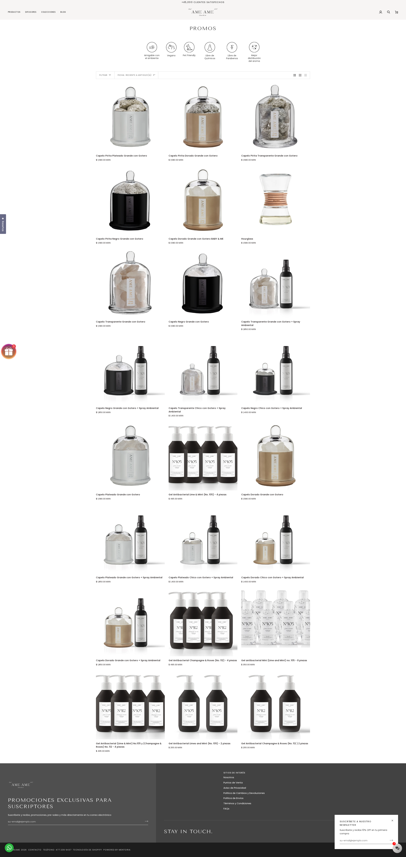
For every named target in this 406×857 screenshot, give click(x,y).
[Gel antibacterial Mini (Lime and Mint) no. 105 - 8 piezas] (275, 621)
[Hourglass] (275, 200)
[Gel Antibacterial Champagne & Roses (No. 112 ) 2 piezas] (275, 705)
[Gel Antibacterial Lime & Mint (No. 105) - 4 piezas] (203, 456)
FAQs (226, 808)
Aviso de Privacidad (234, 787)
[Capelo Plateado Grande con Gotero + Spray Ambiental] (130, 539)
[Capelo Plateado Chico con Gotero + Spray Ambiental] (203, 539)
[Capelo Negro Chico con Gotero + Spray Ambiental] (275, 369)
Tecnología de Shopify (87, 849)
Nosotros (228, 777)
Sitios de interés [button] (234, 772)
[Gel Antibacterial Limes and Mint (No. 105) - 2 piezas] (203, 705)
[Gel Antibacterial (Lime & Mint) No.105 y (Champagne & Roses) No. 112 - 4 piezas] (130, 705)
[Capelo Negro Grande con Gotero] (203, 283)
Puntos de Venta (233, 782)
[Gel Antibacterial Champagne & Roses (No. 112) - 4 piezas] (203, 621)
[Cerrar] (393, 819)
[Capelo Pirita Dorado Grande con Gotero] (203, 117)
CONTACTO (34, 849)
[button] (15, 12)
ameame (15, 849)
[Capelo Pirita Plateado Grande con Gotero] (130, 117)
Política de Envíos (233, 798)
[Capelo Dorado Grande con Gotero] (275, 456)
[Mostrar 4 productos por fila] (306, 75)
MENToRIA (125, 849)
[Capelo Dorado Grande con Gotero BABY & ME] (203, 200)
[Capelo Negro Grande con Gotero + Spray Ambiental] (130, 369)
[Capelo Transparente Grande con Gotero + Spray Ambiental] (275, 283)
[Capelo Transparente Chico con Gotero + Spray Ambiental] (203, 369)
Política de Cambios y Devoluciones (244, 793)
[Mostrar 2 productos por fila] (295, 75)
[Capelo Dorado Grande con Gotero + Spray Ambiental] (130, 621)
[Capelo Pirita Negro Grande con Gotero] (130, 200)
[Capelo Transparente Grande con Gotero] (130, 283)
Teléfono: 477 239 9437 (57, 849)
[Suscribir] (390, 840)
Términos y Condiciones (237, 803)
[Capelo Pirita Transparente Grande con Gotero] (275, 117)
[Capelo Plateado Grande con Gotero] (130, 456)
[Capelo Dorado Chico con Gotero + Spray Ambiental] (275, 539)
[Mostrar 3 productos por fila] (300, 75)
